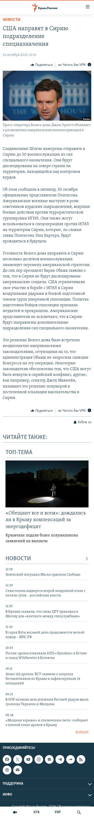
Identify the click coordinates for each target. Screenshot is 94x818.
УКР (58, 812)
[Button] (41, 65)
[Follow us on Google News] (49, 759)
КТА (36, 812)
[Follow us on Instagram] (38, 759)
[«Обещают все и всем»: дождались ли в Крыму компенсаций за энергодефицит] (47, 483)
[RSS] (81, 759)
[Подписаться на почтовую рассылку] (17, 770)
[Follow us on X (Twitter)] (17, 759)
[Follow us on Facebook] (7, 759)
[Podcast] (7, 770)
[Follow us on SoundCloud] (70, 759)
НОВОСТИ (18, 559)
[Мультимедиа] (15, 812)
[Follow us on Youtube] (28, 759)
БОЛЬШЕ (82, 732)
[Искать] (79, 812)
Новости (11, 20)
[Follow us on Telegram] (59, 759)
